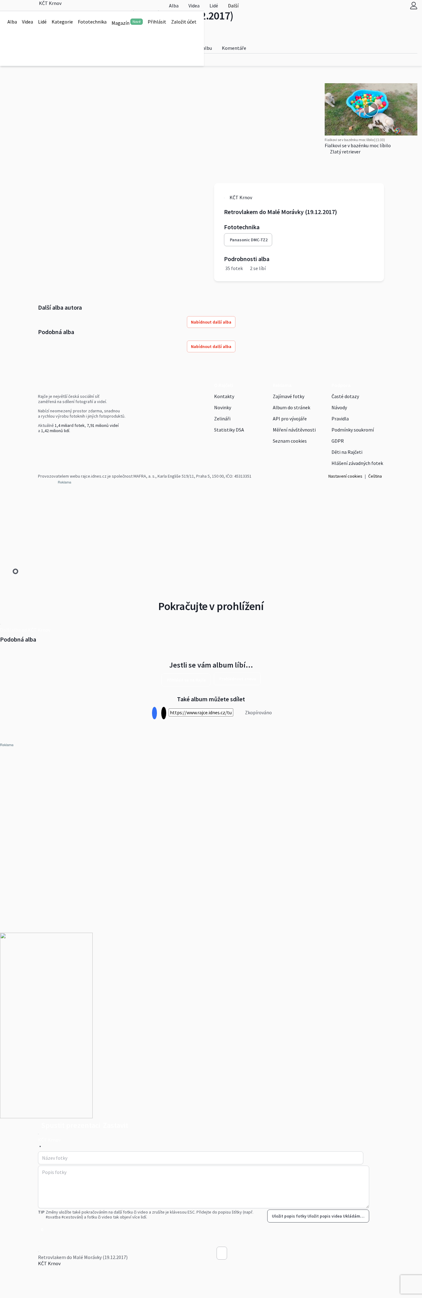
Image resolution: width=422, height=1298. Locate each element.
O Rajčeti (223, 385)
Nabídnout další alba (211, 322)
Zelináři (222, 418)
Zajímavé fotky (288, 396)
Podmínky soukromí (352, 430)
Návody (339, 407)
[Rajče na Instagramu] (42, 443)
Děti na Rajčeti (346, 452)
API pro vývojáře (290, 418)
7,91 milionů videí (103, 425)
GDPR (337, 441)
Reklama (282, 385)
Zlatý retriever (345, 151)
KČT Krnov (49, 1263)
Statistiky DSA (229, 430)
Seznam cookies (290, 441)
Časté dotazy (345, 396)
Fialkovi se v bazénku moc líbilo (358, 145)
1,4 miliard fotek (70, 425)
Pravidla (340, 418)
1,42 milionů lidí (55, 430)
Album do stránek (291, 407)
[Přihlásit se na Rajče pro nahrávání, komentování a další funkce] (413, 5)
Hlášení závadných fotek (357, 463)
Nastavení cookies (345, 476)
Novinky (222, 407)
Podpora (341, 385)
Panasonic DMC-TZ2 (249, 240)
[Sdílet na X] (163, 713)
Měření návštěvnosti (294, 430)
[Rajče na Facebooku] (39, 443)
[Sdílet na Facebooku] (154, 713)
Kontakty (224, 396)
